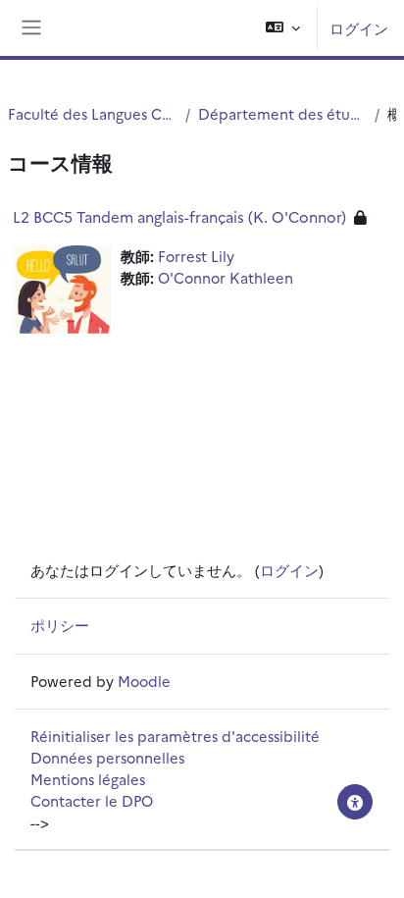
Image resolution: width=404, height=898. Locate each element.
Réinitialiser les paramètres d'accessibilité (175, 735)
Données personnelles (107, 757)
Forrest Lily (196, 255)
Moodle (144, 680)
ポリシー (59, 624)
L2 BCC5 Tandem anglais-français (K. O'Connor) (179, 216)
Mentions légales (87, 778)
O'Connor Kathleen (225, 277)
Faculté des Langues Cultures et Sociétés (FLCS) (92, 113)
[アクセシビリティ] (355, 801)
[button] (283, 28)
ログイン (358, 28)
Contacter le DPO (91, 800)
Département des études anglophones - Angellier (282, 113)
